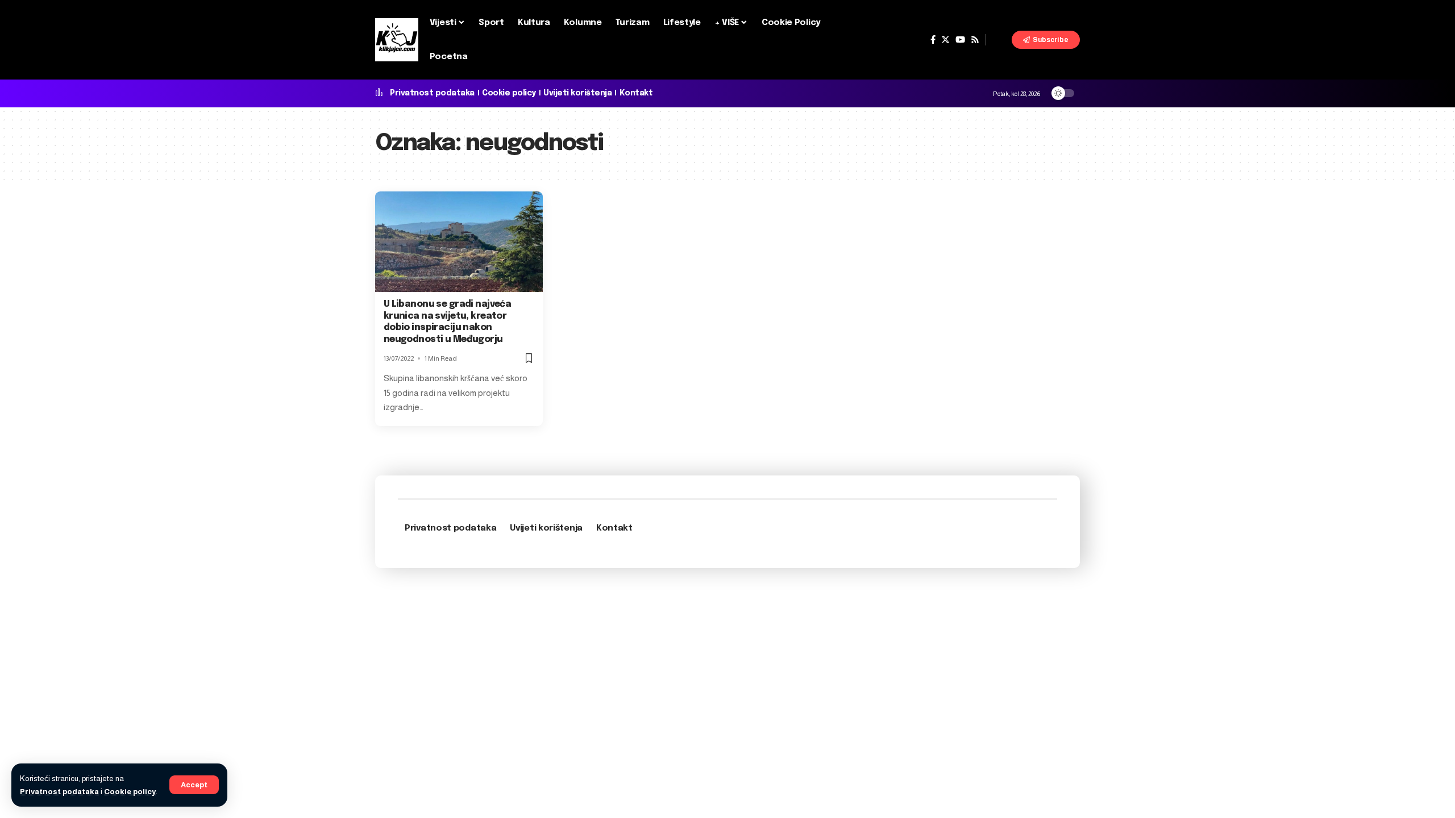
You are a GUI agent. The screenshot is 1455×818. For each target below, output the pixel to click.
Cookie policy (130, 791)
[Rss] (975, 39)
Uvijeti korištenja (577, 93)
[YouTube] (960, 39)
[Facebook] (933, 39)
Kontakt (636, 93)
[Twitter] (945, 39)
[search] (998, 39)
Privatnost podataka (59, 791)
